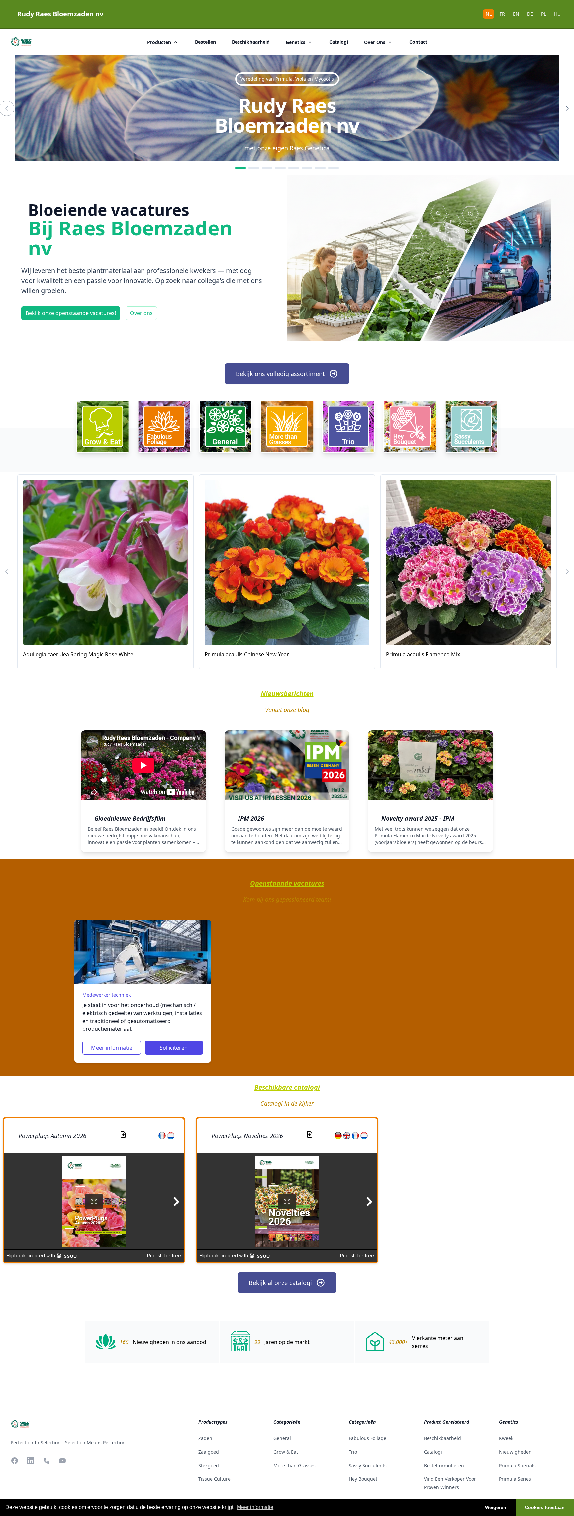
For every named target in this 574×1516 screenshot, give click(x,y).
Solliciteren (174, 1047)
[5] (293, 168)
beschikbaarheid (251, 42)
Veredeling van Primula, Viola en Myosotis (287, 79)
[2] (253, 168)
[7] (320, 168)
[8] (333, 168)
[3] (267, 168)
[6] (307, 168)
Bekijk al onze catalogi (280, 1283)
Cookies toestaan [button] (545, 1507)
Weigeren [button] (495, 1507)
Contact (418, 42)
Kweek (506, 1438)
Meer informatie (111, 1047)
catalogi (338, 42)
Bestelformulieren (444, 1465)
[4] (280, 168)
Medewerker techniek (106, 995)
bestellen (205, 42)
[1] (240, 168)
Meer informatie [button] (255, 1507)
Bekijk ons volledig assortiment (280, 374)
